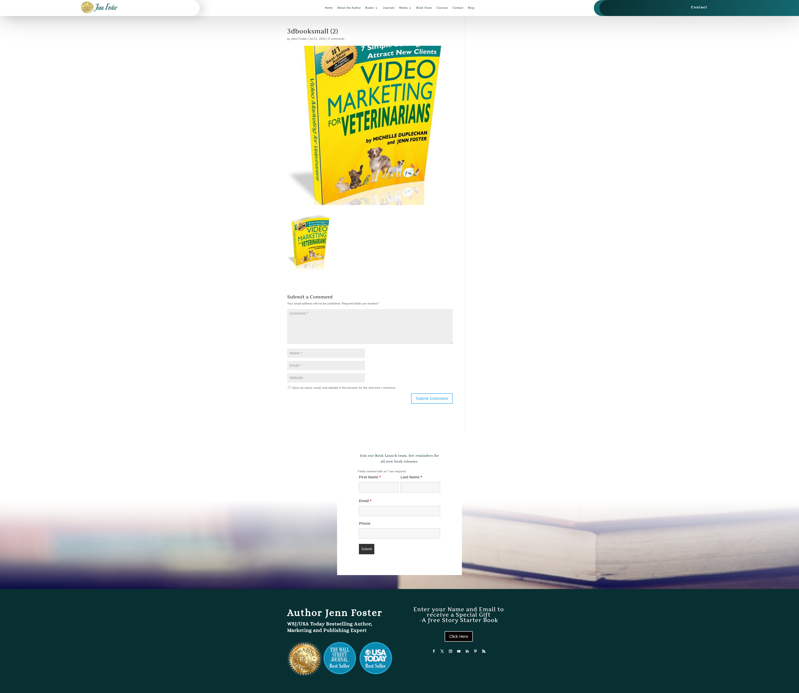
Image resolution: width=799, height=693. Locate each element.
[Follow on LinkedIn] (467, 651)
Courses (442, 7)
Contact (458, 7)
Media (403, 7)
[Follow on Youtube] (458, 651)
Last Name (411, 477)
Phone (364, 523)
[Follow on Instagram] (450, 651)
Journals (389, 7)
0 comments (336, 38)
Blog (471, 7)
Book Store (424, 7)
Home (329, 7)
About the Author (349, 7)
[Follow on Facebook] (434, 651)
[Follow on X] (442, 651)
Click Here (458, 636)
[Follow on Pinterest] (475, 651)
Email (365, 501)
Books (369, 7)
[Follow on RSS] (483, 651)
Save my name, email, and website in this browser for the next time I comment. (344, 387)
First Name (370, 477)
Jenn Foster (299, 38)
